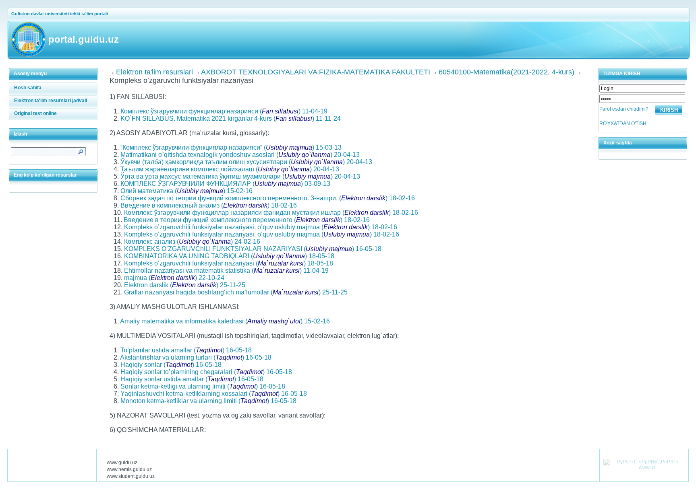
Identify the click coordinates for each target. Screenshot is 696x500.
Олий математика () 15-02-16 (186, 190)
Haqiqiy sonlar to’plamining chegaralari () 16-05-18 (206, 371)
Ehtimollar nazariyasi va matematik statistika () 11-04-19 (226, 270)
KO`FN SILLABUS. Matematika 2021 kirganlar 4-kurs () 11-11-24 (230, 118)
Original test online (35, 113)
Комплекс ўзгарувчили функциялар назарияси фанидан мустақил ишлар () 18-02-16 (271, 212)
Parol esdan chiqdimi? (623, 109)
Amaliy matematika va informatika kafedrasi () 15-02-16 (225, 321)
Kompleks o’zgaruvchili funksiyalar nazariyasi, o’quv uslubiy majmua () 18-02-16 (260, 227)
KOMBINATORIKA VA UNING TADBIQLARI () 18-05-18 (229, 256)
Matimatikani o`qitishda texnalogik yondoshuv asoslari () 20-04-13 (240, 154)
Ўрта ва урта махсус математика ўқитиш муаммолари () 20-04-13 (240, 176)
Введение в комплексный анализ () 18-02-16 (208, 205)
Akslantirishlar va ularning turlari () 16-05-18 (195, 357)
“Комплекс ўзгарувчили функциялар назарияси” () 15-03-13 (231, 147)
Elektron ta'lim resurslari (154, 72)
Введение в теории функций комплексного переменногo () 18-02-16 (247, 219)
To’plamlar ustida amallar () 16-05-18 (186, 350)
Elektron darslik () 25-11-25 (184, 285)
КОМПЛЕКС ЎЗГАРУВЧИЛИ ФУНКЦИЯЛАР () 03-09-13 (225, 183)
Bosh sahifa (27, 88)
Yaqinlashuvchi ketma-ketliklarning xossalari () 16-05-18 (213, 393)
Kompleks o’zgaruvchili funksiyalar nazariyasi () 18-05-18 (228, 263)
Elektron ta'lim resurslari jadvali (50, 100)
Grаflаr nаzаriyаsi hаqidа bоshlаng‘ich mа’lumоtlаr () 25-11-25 (236, 292)
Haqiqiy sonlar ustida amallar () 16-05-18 (191, 379)
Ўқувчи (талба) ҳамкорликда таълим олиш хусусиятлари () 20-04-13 (246, 161)
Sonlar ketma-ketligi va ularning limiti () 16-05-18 (202, 386)
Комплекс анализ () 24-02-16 (192, 241)
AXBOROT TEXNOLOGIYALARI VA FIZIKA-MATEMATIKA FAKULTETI (315, 72)
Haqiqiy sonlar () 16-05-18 (171, 364)
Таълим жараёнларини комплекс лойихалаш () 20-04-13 (229, 169)
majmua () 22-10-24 (174, 277)
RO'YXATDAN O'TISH (622, 123)
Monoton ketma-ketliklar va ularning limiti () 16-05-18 (208, 400)
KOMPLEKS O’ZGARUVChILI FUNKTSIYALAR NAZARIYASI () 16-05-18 (252, 248)
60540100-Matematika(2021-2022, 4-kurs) (506, 72)
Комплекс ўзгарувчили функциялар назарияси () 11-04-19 (223, 111)
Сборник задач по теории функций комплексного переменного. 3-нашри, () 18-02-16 (267, 198)
